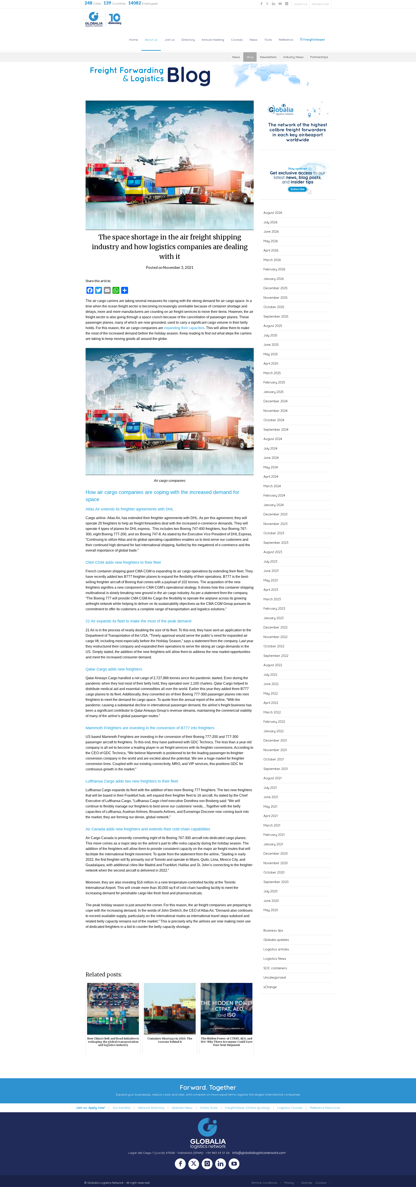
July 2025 (270, 335)
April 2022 (270, 703)
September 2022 (275, 656)
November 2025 (275, 298)
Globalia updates (276, 940)
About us (151, 40)
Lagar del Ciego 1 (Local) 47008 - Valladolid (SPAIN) (165, 1153)
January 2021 (273, 844)
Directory (188, 40)
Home (133, 40)
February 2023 (274, 608)
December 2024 (275, 401)
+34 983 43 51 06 (217, 1153)
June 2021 (270, 797)
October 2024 (273, 420)
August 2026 (272, 213)
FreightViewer (313, 40)
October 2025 (273, 307)
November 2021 (275, 750)
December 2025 (275, 288)
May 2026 (270, 241)
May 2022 (270, 693)
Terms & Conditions (264, 1182)
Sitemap (306, 1182)
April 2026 (270, 250)
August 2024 (272, 439)
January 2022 (273, 731)
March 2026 (272, 260)
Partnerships (319, 57)
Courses (237, 40)
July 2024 (270, 448)
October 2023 (273, 533)
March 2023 (272, 599)
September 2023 (275, 543)
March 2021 (271, 825)
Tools (268, 40)
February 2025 (274, 382)
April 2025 (270, 363)
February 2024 (274, 495)
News (253, 40)
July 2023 (270, 561)
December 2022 (275, 627)
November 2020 (275, 863)
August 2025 (272, 326)
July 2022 (270, 674)
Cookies (320, 1182)
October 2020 (273, 872)
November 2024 (275, 411)
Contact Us (300, 4)
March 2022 (272, 712)
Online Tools (209, 1108)
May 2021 (270, 806)
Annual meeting (213, 40)
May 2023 (270, 580)
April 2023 (270, 590)
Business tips (273, 930)
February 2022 (274, 721)
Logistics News (274, 958)
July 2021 (270, 788)
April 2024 (270, 476)
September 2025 (275, 316)
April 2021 (270, 816)
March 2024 (272, 486)
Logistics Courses (289, 1108)
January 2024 (273, 505)
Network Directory (151, 1108)
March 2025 (272, 373)
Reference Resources (325, 1108)
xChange (270, 987)
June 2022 (271, 684)
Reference (286, 40)
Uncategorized (274, 977)
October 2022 (273, 646)
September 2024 (275, 429)
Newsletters (268, 57)
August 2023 (272, 552)
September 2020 (276, 882)
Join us (169, 40)
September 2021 (275, 769)
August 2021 (272, 778)
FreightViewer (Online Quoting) (247, 1108)
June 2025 (271, 345)
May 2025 (270, 354)
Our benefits (121, 1108)
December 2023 (275, 514)
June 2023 (271, 571)
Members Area (320, 4)
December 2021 (275, 740)
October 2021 (273, 759)
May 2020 (270, 910)
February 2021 (274, 835)
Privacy (289, 1182)
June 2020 (271, 901)
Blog (250, 57)
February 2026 (274, 269)
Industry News (293, 57)
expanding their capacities (184, 328)
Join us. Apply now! (90, 1108)
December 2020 (275, 853)
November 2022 (275, 637)
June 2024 (271, 458)
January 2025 (273, 392)
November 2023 (275, 524)
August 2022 (272, 665)
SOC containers (275, 968)
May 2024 (270, 467)
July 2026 (270, 222)
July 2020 (270, 891)
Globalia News (182, 1108)
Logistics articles (276, 949)
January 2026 (273, 279)
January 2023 (273, 618)
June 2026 (271, 231)
